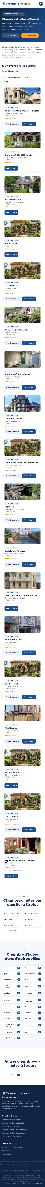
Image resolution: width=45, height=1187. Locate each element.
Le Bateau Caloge (12, 199)
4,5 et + (9, 82)
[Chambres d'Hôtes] (22, 403)
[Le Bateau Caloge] (22, 184)
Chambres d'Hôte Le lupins (17, 374)
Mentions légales (6, 1165)
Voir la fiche (28, 124)
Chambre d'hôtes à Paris (11, 1120)
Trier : (4, 71)
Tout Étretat (12, 36)
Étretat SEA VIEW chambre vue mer (20, 595)
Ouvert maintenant (13, 78)
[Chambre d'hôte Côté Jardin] (22, 140)
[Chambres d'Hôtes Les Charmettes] (22, 447)
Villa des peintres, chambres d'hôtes (21, 111)
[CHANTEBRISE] (22, 270)
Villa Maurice (10, 728)
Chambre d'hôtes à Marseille (13, 1123)
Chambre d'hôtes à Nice (11, 1136)
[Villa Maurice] (22, 713)
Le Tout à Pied (10, 243)
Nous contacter (8, 1154)
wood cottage (11, 684)
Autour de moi (30, 36)
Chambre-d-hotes (18, 3)
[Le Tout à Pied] (22, 228)
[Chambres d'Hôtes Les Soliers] (22, 315)
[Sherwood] (22, 492)
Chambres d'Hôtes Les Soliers (18, 330)
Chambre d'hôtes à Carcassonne (15, 1130)
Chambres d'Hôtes (13, 418)
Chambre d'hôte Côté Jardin (18, 155)
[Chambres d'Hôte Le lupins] (22, 359)
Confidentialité (22, 1165)
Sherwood (9, 507)
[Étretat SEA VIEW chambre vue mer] (22, 580)
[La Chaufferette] (22, 757)
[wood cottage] (22, 669)
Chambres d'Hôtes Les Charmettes (21, 462)
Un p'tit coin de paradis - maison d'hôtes (20, 861)
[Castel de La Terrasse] (22, 536)
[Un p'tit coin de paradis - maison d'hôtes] (22, 846)
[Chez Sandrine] (22, 801)
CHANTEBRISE (10, 285)
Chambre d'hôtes (16, 30)
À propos (19, 1167)
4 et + (29, 78)
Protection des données (36, 1165)
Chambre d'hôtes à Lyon (11, 1126)
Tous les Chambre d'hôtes (12, 1147)
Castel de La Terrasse (14, 551)
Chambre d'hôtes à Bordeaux (13, 1133)
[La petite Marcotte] (22, 624)
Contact (26, 1167)
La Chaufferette (11, 772)
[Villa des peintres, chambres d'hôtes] (22, 96)
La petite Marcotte (13, 639)
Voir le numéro (13, 124)
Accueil (4, 30)
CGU (14, 1165)
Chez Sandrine (11, 816)
